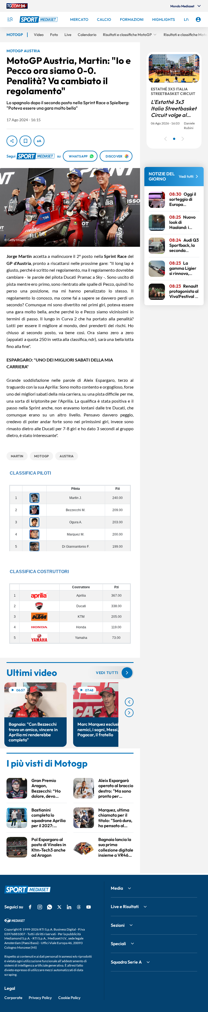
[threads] (79, 907)
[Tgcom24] (17, 6)
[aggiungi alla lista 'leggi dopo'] (25, 141)
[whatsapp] (49, 907)
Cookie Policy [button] (69, 997)
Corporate (13, 997)
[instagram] (40, 907)
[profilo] (198, 19)
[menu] (10, 19)
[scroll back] (129, 702)
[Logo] (39, 19)
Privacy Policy (40, 997)
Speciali (118, 943)
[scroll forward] (129, 712)
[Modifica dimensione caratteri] (39, 141)
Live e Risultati (125, 906)
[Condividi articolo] (11, 141)
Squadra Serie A (126, 962)
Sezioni (118, 925)
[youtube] (88, 907)
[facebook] (30, 907)
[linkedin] (69, 907)
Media (117, 888)
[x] (59, 907)
